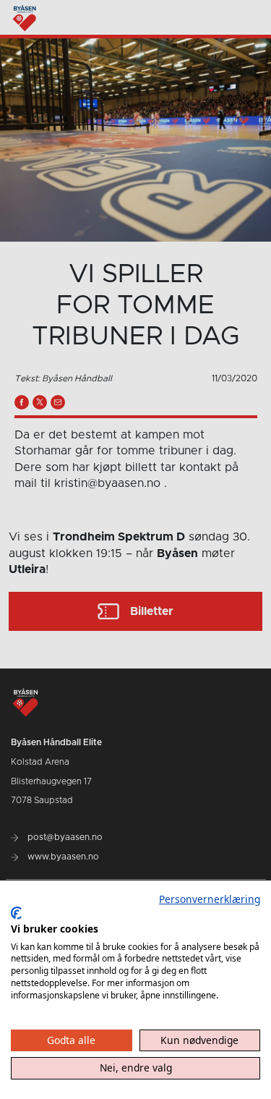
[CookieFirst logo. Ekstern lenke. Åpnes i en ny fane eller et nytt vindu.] (16, 913)
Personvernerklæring (209, 899)
